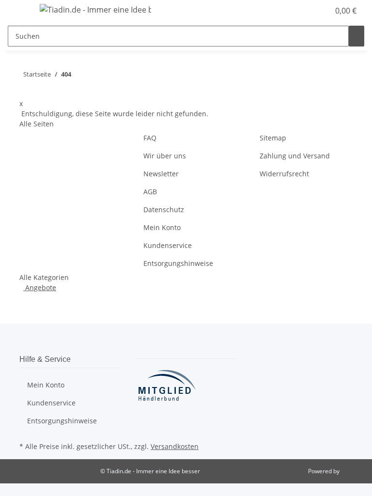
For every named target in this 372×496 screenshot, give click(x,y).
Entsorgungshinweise (178, 263)
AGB (150, 191)
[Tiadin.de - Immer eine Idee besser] (95, 9)
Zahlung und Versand (295, 155)
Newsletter (161, 173)
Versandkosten (175, 446)
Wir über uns (164, 155)
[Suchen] (356, 36)
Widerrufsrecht (284, 173)
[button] (302, 10)
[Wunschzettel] (318, 10)
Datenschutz (163, 209)
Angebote (39, 287)
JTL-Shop (352, 471)
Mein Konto (162, 227)
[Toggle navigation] (20, 11)
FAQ (149, 137)
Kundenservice (167, 245)
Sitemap (273, 137)
